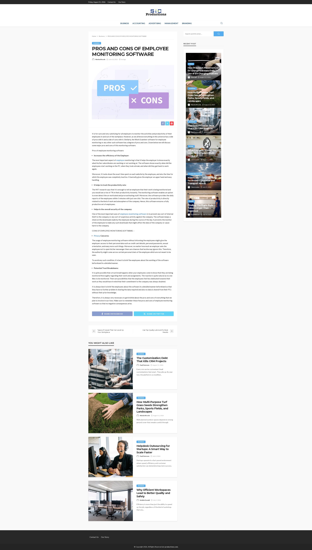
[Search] (221, 23)
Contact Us (112, 2)
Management (171, 23)
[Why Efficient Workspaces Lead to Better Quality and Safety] (110, 501)
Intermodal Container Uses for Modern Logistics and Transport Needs (202, 180)
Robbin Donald (145, 500)
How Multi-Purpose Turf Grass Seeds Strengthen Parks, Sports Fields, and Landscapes (152, 406)
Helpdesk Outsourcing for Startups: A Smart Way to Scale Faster (153, 449)
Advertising (155, 23)
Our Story (121, 2)
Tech (191, 64)
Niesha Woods (100, 59)
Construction (194, 174)
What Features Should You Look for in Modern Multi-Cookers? (202, 153)
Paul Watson (195, 214)
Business (124, 23)
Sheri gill (194, 77)
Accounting (138, 23)
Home (191, 146)
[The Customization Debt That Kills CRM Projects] (110, 369)
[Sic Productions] (156, 12)
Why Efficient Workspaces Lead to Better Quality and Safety (153, 493)
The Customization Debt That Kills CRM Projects (152, 359)
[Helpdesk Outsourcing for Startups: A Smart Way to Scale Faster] (110, 457)
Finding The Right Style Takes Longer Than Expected (200, 208)
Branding (187, 23)
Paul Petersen (144, 365)
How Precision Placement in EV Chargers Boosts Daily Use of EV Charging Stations (203, 71)
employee (120, 160)
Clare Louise (195, 160)
